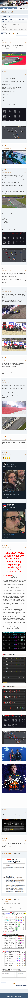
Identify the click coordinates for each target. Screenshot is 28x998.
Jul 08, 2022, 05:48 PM (6, 172)
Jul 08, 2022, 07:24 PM (6, 840)
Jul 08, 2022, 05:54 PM (6, 270)
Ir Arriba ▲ (20, 994)
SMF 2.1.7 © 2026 (10, 996)
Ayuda (7, 994)
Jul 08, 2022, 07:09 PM (6, 812)
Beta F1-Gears (7, 12)
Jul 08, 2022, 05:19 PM (6, 42)
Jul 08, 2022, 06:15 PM (6, 382)
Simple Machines (17, 996)
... (17, 33)
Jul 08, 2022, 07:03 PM (6, 547)
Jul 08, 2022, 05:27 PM (6, 148)
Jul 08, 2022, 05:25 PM (6, 73)
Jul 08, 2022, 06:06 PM (6, 360)
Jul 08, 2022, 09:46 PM (6, 901)
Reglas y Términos (13, 994)
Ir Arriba (3, 983)
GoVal (5, 40)
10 (18, 33)
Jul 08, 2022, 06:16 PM (6, 439)
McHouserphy (8, 853)
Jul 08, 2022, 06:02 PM (6, 291)
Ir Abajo (3, 33)
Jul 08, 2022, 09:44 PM (6, 856)
